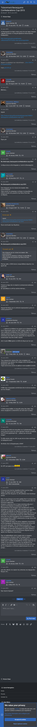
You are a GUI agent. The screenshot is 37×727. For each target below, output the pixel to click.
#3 (35, 87)
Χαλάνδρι (31, 56)
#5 (35, 137)
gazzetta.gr (7, 67)
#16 (35, 427)
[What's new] (31, 2)
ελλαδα (27, 25)
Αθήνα (28, 354)
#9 (35, 241)
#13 (35, 358)
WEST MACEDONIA (14, 484)
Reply (34, 47)
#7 (35, 182)
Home (2, 691)
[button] (2, 2)
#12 (35, 326)
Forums (3, 694)
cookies (17, 709)
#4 (35, 109)
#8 (35, 211)
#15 (35, 406)
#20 (35, 588)
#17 (35, 463)
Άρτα (28, 208)
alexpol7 (4, 13)
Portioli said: (5, 215)
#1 (35, 29)
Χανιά (29, 83)
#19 (35, 567)
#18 (35, 488)
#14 (35, 385)
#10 (35, 282)
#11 (35, 305)
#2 (35, 60)
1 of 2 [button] (13, 599)
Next (19, 599)
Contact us (4, 697)
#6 (35, 159)
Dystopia (27, 106)
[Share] (33, 29)
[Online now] (4, 177)
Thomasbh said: (6, 249)
